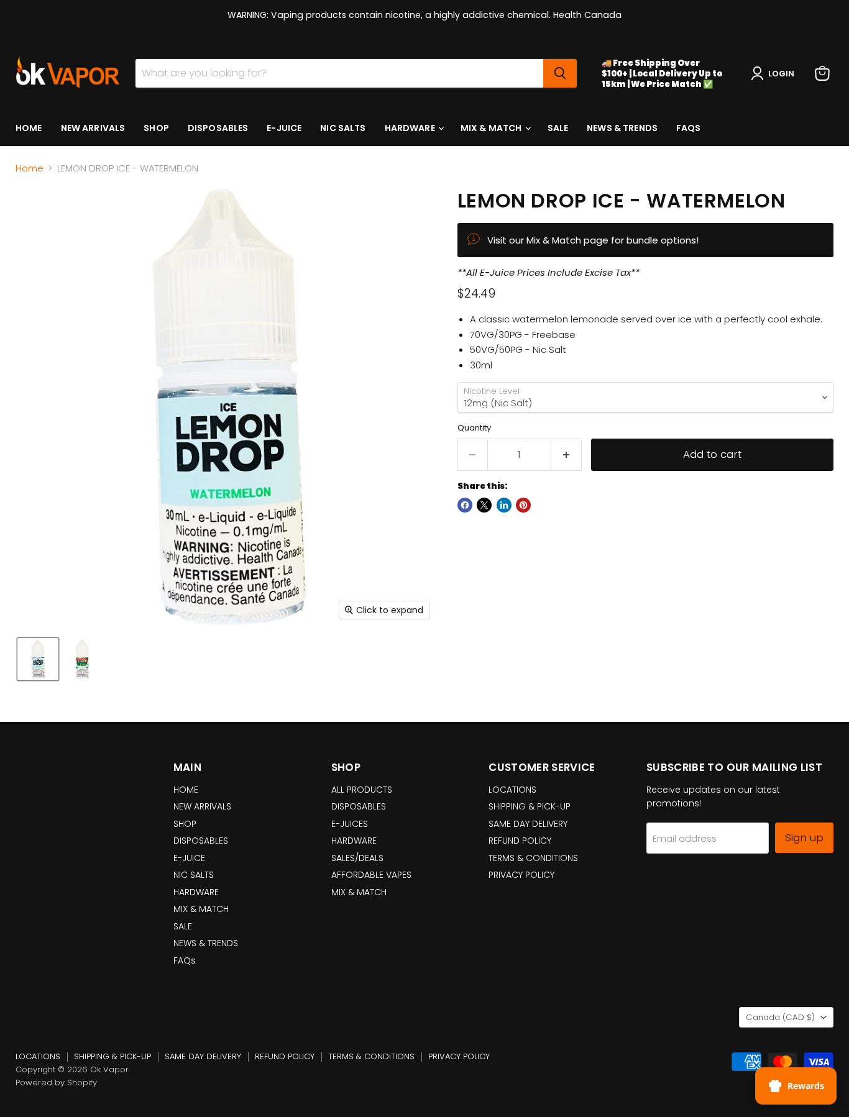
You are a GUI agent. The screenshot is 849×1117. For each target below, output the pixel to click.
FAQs (688, 128)
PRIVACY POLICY (521, 875)
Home (30, 168)
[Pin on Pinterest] (523, 505)
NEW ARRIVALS (93, 128)
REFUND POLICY (520, 840)
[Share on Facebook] (464, 505)
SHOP (156, 128)
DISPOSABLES (218, 128)
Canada (780, 1017)
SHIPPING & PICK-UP (530, 806)
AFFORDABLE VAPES (371, 875)
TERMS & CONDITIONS (533, 858)
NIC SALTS (342, 128)
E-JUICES (349, 824)
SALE (558, 128)
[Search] (560, 73)
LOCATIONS (512, 789)
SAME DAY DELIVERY (528, 824)
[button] (775, 73)
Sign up (804, 837)
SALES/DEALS (357, 858)
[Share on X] (484, 505)
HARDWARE (411, 128)
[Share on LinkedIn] (504, 505)
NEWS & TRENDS (622, 128)
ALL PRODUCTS (361, 789)
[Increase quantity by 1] (566, 454)
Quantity (474, 427)
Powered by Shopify (56, 1082)
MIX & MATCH (492, 128)
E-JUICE (284, 128)
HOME (29, 128)
